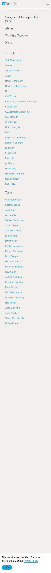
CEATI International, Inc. (17, 111)
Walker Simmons (14, 220)
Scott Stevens (12, 225)
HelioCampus (12, 178)
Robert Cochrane (14, 251)
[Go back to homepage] (10, 4)
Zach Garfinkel (13, 308)
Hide (7, 567)
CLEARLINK (11, 122)
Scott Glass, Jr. (13, 205)
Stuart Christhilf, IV (14, 318)
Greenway (10, 168)
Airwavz (9, 65)
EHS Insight (11, 153)
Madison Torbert (14, 266)
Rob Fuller (10, 302)
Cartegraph (11, 106)
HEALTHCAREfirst (14, 173)
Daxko (8, 132)
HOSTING (10, 184)
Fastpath (9, 158)
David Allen (11, 241)
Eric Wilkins (11, 235)
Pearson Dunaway (14, 297)
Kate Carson (11, 287)
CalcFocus (10, 96)
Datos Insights (12, 127)
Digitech (9, 148)
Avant (8, 75)
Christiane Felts (13, 199)
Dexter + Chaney (14, 142)
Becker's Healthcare (16, 86)
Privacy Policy (31, 561)
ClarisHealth (11, 117)
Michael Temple (13, 261)
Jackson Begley (13, 277)
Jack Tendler (12, 313)
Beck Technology (14, 81)
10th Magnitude (13, 60)
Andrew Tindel (13, 230)
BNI (7, 91)
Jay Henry (10, 210)
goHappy (10, 163)
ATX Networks (13, 70)
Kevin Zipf (10, 271)
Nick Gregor (11, 256)
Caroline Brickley (14, 282)
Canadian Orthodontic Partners (21, 101)
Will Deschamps (13, 292)
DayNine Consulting (15, 137)
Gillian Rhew (11, 323)
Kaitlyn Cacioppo (14, 246)
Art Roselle (11, 215)
